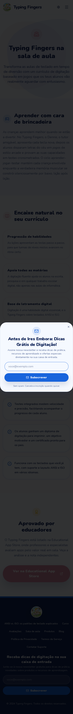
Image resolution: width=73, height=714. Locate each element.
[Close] (68, 326)
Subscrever (38, 377)
